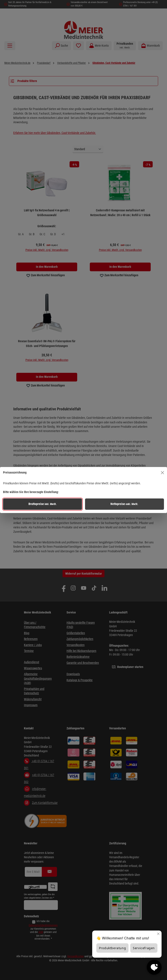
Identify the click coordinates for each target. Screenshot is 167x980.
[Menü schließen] (162, 472)
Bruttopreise (42, 504)
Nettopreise (124, 504)
